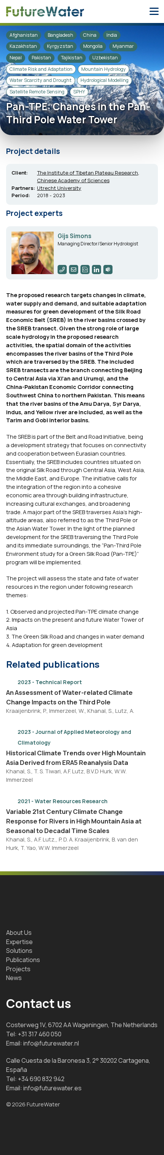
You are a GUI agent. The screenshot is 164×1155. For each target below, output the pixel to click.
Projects (18, 969)
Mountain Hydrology (103, 69)
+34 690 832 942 (41, 1079)
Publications (23, 960)
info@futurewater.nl (51, 1043)
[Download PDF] (141, 681)
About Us (19, 932)
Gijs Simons (75, 236)
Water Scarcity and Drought (41, 80)
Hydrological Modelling (104, 80)
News (14, 978)
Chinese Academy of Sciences (73, 180)
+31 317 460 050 (39, 1034)
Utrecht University (59, 188)
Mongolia (93, 46)
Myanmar (123, 46)
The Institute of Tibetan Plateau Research (87, 172)
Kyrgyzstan (60, 46)
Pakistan (41, 57)
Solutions (19, 950)
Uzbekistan (105, 57)
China (89, 35)
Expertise (19, 942)
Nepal (16, 57)
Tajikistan (71, 57)
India (111, 35)
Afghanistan (24, 35)
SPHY (79, 91)
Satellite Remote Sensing (37, 91)
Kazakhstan (23, 46)
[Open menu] (154, 11)
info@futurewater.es (52, 1088)
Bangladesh (60, 35)
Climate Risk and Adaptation (41, 69)
